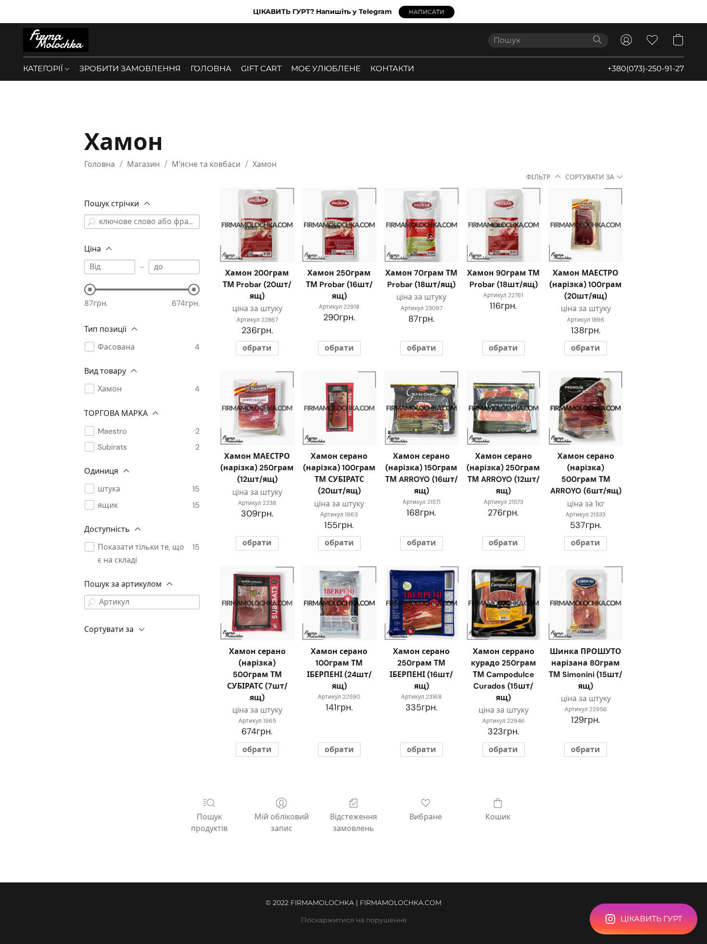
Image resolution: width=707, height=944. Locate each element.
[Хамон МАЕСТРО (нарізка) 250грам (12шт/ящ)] (257, 408)
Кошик (497, 817)
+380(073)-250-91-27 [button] (645, 68)
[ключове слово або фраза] (91, 221)
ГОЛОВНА (210, 68)
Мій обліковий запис (281, 822)
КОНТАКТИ (392, 68)
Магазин (143, 164)
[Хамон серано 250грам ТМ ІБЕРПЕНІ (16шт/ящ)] (421, 603)
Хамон (264, 164)
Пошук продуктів (209, 822)
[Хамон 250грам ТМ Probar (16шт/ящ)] (339, 225)
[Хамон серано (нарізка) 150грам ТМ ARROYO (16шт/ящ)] (421, 408)
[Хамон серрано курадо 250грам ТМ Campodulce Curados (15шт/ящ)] (504, 603)
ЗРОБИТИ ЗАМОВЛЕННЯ (130, 68)
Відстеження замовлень (353, 822)
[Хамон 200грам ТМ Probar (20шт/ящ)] (257, 225)
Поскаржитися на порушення (353, 920)
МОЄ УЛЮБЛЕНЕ (326, 68)
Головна (99, 164)
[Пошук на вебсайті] (597, 39)
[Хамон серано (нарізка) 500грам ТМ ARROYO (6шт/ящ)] (585, 408)
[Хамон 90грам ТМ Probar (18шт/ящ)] (504, 225)
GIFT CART (261, 68)
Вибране (425, 817)
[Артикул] (91, 602)
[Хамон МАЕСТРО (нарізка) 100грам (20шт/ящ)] (585, 225)
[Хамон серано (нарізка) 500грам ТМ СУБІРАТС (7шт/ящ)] (257, 603)
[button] (426, 12)
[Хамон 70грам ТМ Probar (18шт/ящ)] (421, 225)
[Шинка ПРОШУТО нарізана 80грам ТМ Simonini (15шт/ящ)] (585, 603)
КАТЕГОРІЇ (44, 68)
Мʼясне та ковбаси (206, 164)
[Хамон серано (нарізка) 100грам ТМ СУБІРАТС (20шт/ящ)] (339, 408)
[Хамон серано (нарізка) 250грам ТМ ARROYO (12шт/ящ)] (504, 408)
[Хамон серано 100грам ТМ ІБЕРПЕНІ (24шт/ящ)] (339, 603)
